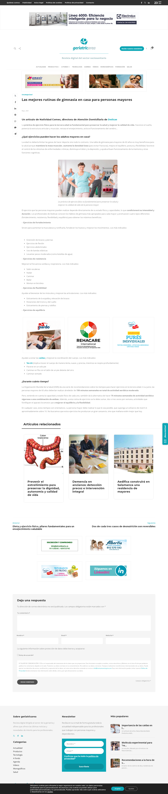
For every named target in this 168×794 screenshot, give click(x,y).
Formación (120, 67)
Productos (53, 67)
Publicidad (27, 3)
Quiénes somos (13, 3)
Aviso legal (38, 3)
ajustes (50, 792)
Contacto (90, 3)
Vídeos (95, 67)
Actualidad (41, 67)
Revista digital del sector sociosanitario (84, 58)
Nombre (20, 635)
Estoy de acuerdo (26, 655)
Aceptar (118, 789)
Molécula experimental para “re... (137, 744)
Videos (16, 765)
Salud (129, 67)
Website (109, 635)
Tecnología (77, 67)
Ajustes (131, 789)
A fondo (64, 67)
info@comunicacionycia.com (103, 668)
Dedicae (112, 119)
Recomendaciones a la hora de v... (138, 761)
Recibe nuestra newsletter (132, 49)
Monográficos (106, 67)
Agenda (87, 67)
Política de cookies (54, 3)
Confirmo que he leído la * (81, 757)
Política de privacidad (74, 3)
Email (64, 635)
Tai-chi (30, 363)
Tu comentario (23, 613)
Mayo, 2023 (25, 111)
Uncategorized (27, 94)
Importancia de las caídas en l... (137, 727)
